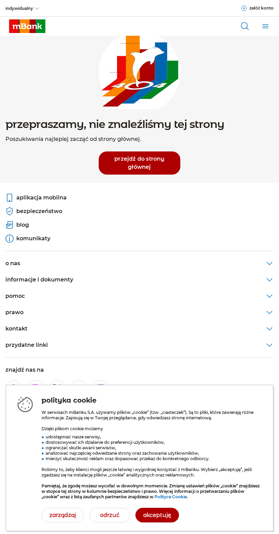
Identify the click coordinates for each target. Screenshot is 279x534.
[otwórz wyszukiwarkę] (245, 26)
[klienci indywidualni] (27, 26)
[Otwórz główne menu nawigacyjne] (265, 26)
